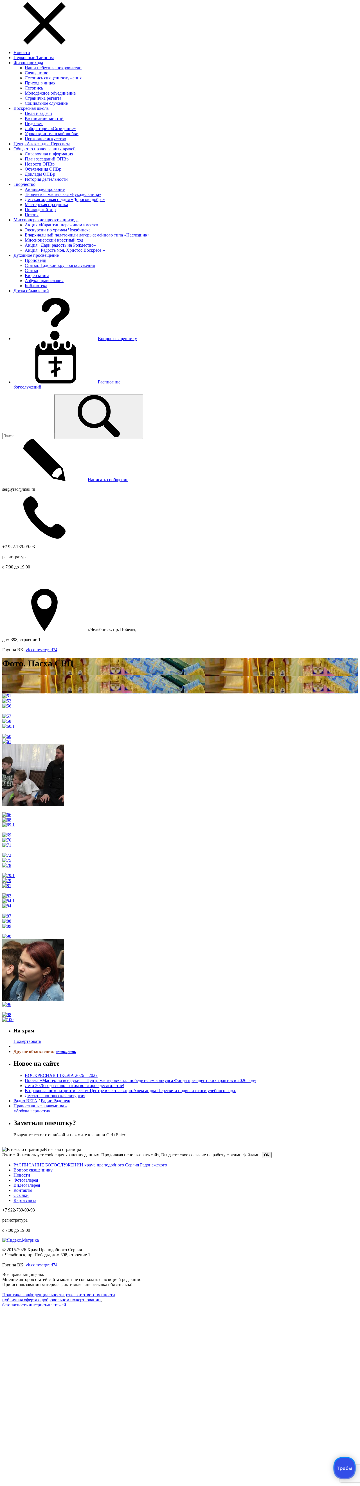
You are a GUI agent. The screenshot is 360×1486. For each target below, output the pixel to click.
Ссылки (21, 1195)
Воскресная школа (31, 108)
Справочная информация (49, 153)
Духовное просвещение (36, 255)
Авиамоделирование (45, 189)
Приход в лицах (40, 83)
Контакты (23, 1190)
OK (266, 1155)
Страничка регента (43, 98)
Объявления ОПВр (43, 169)
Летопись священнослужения (53, 77)
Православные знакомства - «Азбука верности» (40, 1108)
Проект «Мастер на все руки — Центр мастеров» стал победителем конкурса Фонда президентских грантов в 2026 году (140, 1080)
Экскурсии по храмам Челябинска (58, 229)
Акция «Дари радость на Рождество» (60, 245)
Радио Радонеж (55, 1100)
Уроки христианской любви (51, 133)
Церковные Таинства (34, 57)
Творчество (24, 184)
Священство (36, 72)
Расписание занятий (44, 118)
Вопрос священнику (117, 338)
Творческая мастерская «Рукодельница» (63, 194)
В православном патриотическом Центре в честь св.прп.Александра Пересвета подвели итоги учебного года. (130, 1090)
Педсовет (34, 123)
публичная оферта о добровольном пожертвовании (51, 1299)
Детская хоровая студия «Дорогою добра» (65, 199)
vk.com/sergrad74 (41, 649)
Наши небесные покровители (53, 67)
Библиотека (36, 285)
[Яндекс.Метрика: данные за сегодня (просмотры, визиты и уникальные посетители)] (20, 1240)
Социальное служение (46, 103)
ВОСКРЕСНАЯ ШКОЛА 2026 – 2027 (61, 1075)
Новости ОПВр (40, 164)
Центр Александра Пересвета (42, 143)
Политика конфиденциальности (33, 1294)
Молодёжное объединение (50, 93)
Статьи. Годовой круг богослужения (60, 265)
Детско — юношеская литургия (55, 1095)
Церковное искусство (45, 138)
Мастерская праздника (46, 204)
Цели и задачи (38, 113)
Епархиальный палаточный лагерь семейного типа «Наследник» (87, 235)
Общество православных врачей (45, 148)
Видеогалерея (27, 1185)
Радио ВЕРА (25, 1100)
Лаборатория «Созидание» (50, 128)
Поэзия (32, 214)
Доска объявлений (31, 290)
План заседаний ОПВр (47, 159)
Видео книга (37, 275)
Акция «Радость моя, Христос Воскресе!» (65, 250)
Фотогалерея (26, 1180)
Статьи (31, 270)
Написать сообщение (108, 479)
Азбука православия (44, 280)
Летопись (34, 88)
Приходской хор (40, 209)
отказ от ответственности (90, 1294)
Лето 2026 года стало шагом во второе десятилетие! (74, 1085)
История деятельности (46, 179)
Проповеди (35, 260)
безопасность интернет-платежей (34, 1304)
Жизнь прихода (28, 62)
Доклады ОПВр (40, 174)
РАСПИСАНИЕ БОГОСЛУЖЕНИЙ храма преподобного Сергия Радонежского (90, 1165)
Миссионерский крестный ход (54, 240)
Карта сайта (25, 1200)
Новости (22, 52)
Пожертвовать (27, 1041)
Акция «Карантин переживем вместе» (61, 224)
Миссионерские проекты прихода (46, 219)
